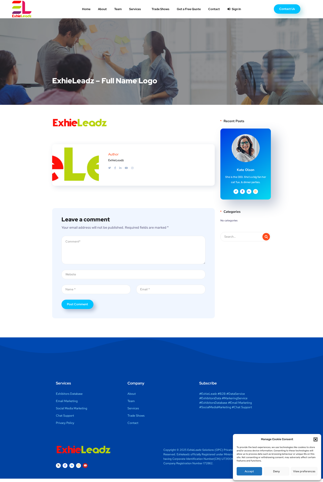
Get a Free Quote (189, 9)
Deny (276, 471)
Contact (214, 9)
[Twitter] (109, 168)
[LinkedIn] (120, 168)
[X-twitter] (58, 465)
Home (86, 9)
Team (118, 9)
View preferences (304, 471)
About (102, 9)
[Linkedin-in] (71, 465)
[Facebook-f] (65, 465)
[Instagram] (132, 168)
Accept (249, 471)
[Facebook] (115, 168)
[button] (315, 439)
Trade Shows (160, 9)
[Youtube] (126, 168)
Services (135, 9)
